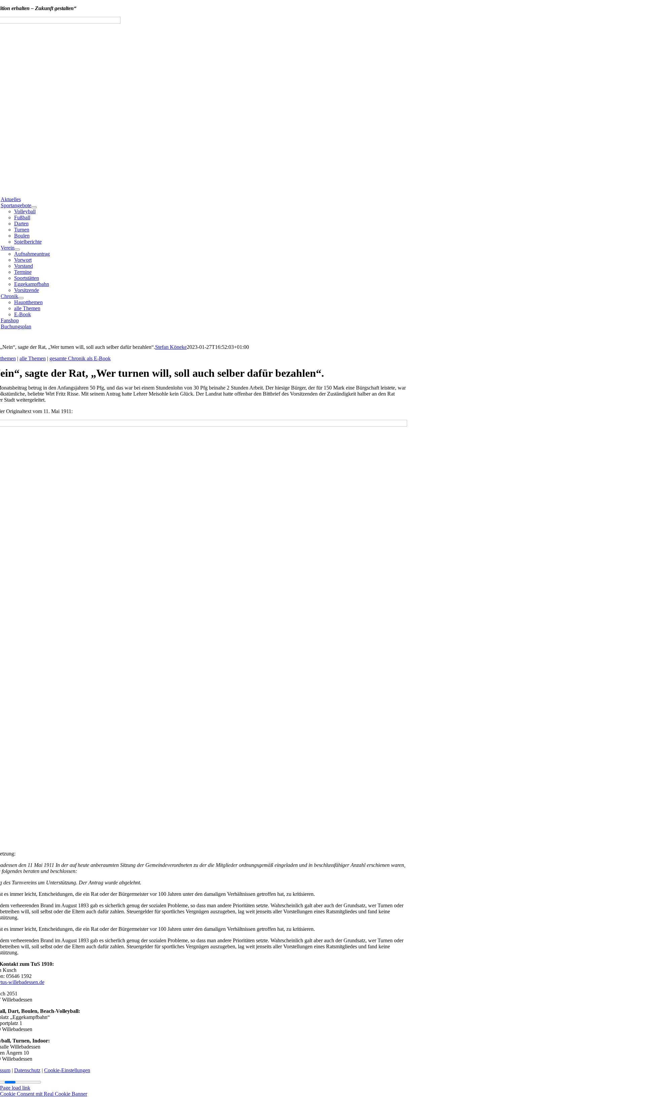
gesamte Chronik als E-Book (80, 358)
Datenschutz (27, 1070)
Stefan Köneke (171, 347)
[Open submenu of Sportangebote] (34, 207)
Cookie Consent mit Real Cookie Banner (43, 1094)
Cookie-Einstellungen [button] (67, 1070)
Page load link (15, 1088)
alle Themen (33, 358)
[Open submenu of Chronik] (21, 298)
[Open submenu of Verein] (17, 250)
